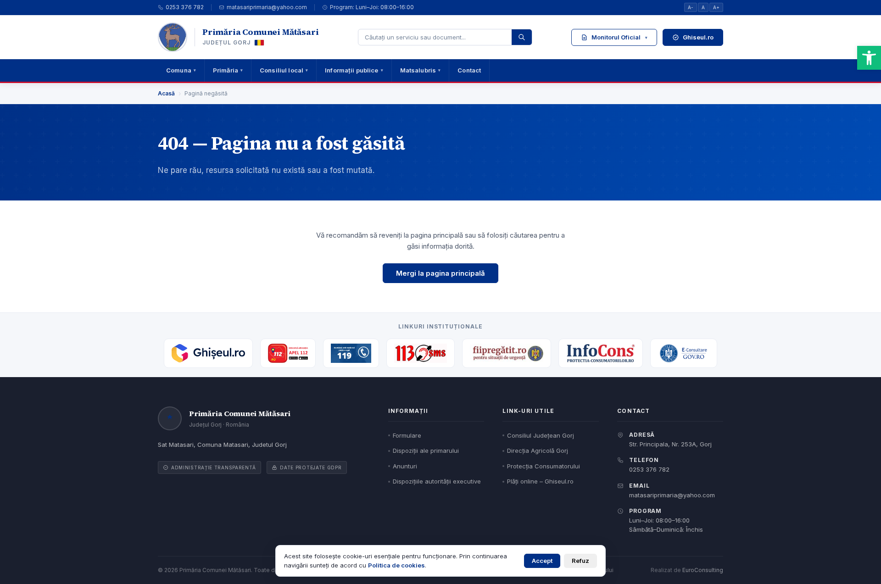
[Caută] (522, 37)
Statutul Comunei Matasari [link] (619, 63)
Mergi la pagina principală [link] (440, 273)
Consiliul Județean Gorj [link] (540, 435)
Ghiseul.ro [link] (698, 37)
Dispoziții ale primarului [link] (426, 450)
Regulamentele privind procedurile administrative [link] (631, 86)
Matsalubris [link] (420, 70)
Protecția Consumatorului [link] (543, 466)
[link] (869, 58)
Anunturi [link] (405, 466)
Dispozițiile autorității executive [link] (635, 130)
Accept (542, 560)
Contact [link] (469, 70)
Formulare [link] (407, 435)
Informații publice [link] (354, 70)
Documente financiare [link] (612, 150)
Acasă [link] (166, 93)
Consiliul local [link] (284, 70)
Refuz (580, 560)
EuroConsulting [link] (702, 570)
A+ (716, 7)
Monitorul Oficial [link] (619, 37)
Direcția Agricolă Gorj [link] (537, 450)
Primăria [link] (228, 70)
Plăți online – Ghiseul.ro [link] (540, 481)
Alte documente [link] (635, 169)
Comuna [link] (181, 70)
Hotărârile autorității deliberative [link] (635, 111)
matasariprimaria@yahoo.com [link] (267, 7)
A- (690, 7)
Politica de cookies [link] (396, 565)
